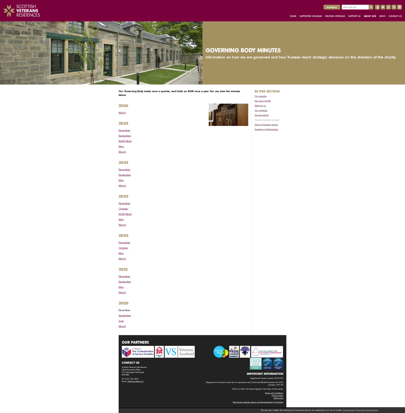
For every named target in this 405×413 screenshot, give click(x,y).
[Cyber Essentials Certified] (267, 364)
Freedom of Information (266, 129)
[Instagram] (394, 7)
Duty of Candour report (266, 124)
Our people (261, 96)
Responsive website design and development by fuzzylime (258, 402)
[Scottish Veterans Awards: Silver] (245, 352)
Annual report (261, 115)
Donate (332, 7)
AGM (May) (125, 141)
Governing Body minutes (267, 119)
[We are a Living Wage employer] (220, 352)
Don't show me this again (367, 410)
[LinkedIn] (399, 7)
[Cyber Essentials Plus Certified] (278, 364)
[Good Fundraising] (267, 352)
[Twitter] (382, 7)
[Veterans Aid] (159, 352)
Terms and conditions (274, 393)
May (122, 146)
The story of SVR (263, 101)
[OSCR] (256, 364)
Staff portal (278, 398)
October (123, 208)
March (122, 112)
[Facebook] (377, 7)
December (124, 130)
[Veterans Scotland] (180, 352)
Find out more (349, 410)
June (121, 320)
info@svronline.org (135, 381)
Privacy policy (277, 395)
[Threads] (388, 7)
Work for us (260, 105)
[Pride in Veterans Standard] (234, 352)
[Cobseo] (138, 352)
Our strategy (261, 110)
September (125, 135)
